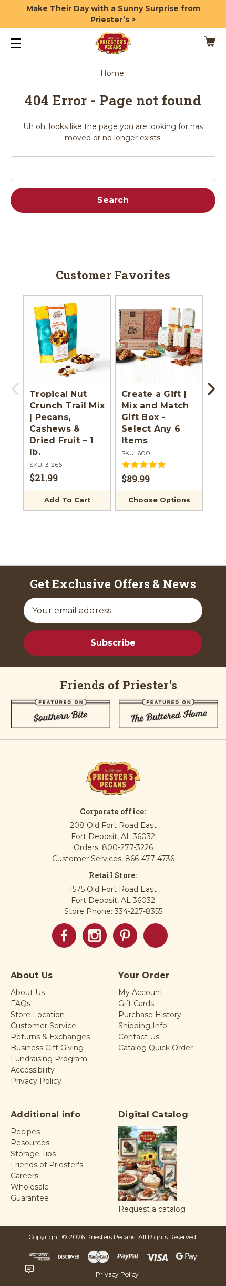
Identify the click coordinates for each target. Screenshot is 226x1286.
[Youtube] (155, 935)
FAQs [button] (20, 1003)
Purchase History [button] (149, 1014)
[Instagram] (95, 935)
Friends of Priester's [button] (47, 1165)
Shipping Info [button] (142, 1025)
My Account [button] (140, 992)
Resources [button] (30, 1142)
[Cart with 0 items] (194, 43)
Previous (16, 392)
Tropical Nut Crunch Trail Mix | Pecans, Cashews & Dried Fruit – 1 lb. (67, 423)
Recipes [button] (25, 1131)
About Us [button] (28, 992)
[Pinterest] (125, 935)
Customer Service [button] (43, 1025)
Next (210, 392)
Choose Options (159, 500)
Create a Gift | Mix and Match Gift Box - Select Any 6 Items (155, 417)
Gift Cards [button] (136, 1003)
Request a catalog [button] (152, 1209)
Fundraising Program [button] (49, 1059)
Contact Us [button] (138, 1036)
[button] (147, 1164)
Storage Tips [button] (33, 1153)
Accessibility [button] (33, 1070)
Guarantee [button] (30, 1198)
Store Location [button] (38, 1014)
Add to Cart (67, 500)
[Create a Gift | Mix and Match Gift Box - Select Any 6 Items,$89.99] (159, 339)
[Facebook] (64, 935)
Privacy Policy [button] (36, 1081)
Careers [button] (24, 1176)
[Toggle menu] (25, 42)
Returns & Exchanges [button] (50, 1036)
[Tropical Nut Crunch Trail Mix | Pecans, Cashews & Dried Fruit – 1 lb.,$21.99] (67, 339)
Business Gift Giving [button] (47, 1048)
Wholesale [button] (30, 1187)
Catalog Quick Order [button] (155, 1048)
